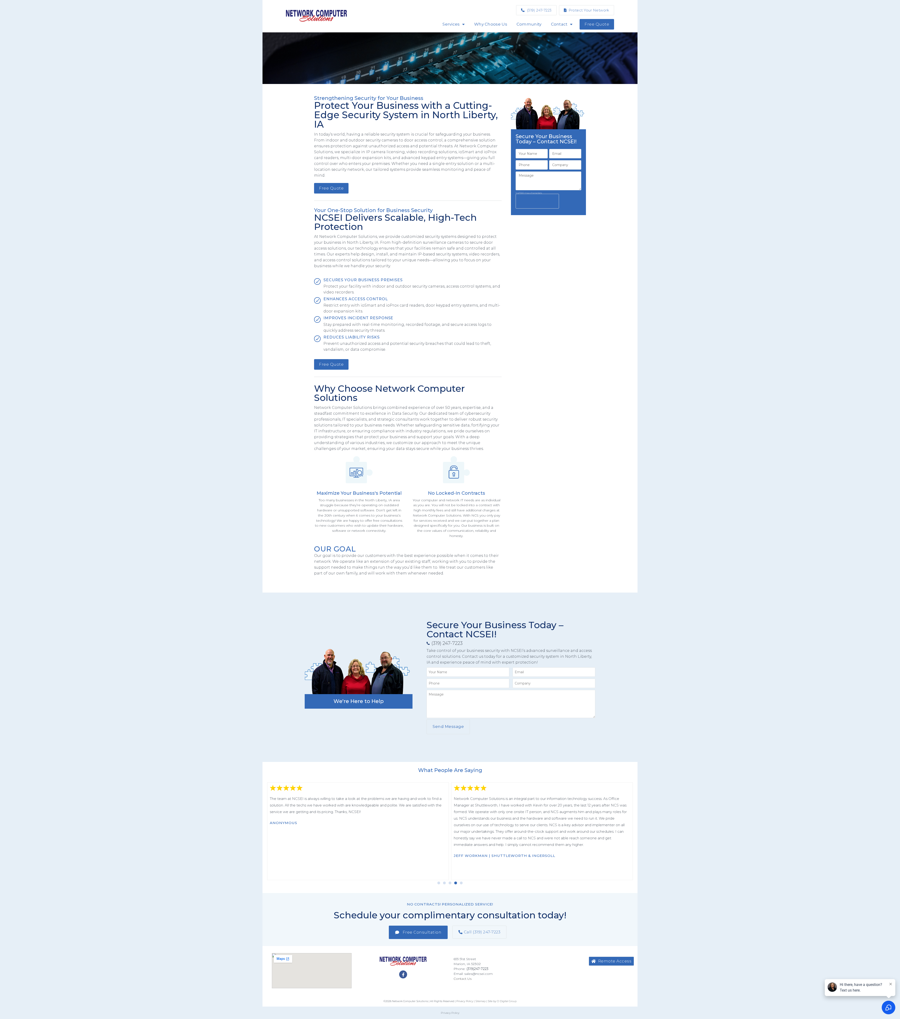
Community (529, 24)
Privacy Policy (450, 1013)
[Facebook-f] (403, 974)
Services (451, 24)
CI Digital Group (507, 1001)
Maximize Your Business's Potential (359, 493)
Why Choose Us (490, 24)
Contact (559, 24)
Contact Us (463, 979)
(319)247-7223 (477, 969)
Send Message (537, 201)
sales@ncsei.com (478, 974)
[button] (438, 883)
